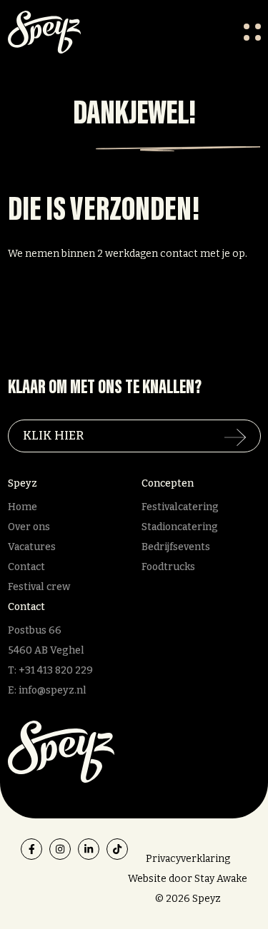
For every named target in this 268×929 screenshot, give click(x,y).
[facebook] (31, 849)
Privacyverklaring (188, 859)
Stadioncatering (180, 527)
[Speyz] (61, 751)
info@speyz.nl (52, 690)
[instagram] (60, 849)
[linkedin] (88, 849)
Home (22, 507)
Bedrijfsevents (176, 547)
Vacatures (32, 547)
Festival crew (39, 587)
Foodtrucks (168, 567)
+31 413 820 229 (56, 670)
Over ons (29, 527)
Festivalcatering (180, 507)
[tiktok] (117, 849)
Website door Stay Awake (187, 879)
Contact (26, 567)
